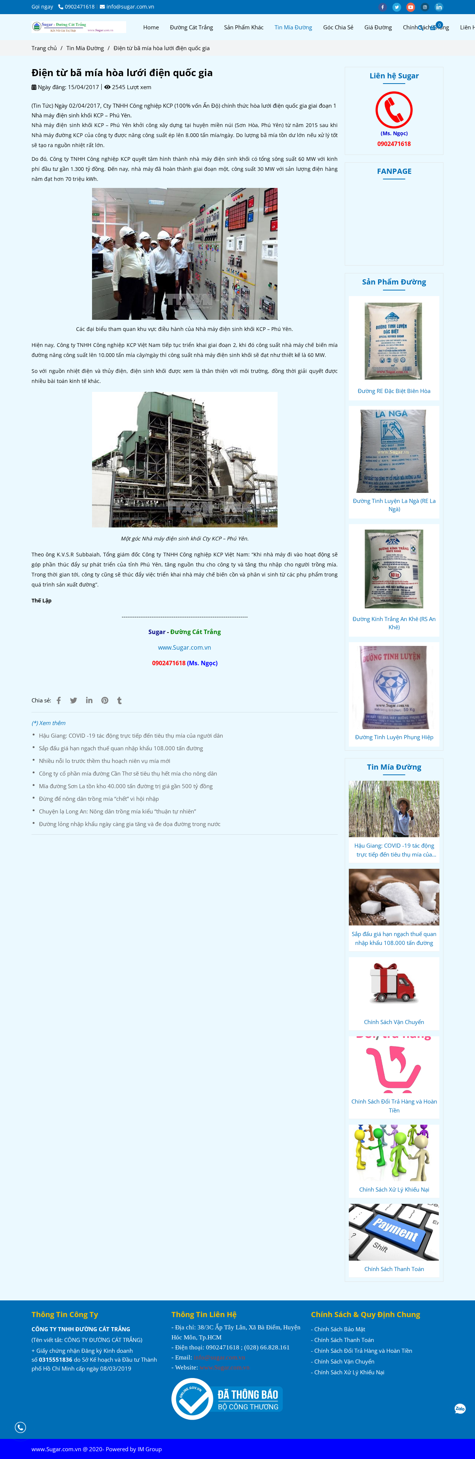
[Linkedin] (89, 700)
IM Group (150, 1449)
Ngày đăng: (51, 87)
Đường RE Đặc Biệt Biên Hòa (394, 390)
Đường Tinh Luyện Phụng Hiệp (394, 737)
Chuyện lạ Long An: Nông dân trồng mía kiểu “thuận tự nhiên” (117, 811)
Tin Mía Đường (293, 27)
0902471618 (80, 6)
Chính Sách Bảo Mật (339, 1329)
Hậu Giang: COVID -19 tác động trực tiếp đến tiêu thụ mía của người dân (131, 735)
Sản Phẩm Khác (243, 27)
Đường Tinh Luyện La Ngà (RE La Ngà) (394, 505)
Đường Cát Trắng (191, 27)
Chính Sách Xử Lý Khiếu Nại (394, 1189)
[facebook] (385, 6)
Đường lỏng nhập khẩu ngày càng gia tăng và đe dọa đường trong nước (129, 824)
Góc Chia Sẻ (338, 27)
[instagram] (427, 6)
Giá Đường (378, 27)
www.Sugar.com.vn (184, 647)
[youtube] (413, 6)
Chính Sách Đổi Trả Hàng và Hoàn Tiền (394, 1106)
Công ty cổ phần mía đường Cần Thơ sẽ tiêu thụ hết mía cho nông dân (128, 773)
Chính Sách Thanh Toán (394, 1269)
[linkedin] (441, 6)
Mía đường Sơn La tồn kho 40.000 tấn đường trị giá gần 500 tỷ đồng (126, 786)
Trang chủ (44, 48)
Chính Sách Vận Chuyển (394, 1022)
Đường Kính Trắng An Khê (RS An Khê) (394, 623)
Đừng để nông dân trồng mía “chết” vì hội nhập (99, 798)
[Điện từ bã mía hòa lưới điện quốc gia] (79, 27)
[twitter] (399, 6)
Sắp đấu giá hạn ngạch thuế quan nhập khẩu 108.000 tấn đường (121, 748)
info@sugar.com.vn (130, 6)
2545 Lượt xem (131, 87)
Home (151, 27)
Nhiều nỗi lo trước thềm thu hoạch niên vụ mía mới (104, 760)
